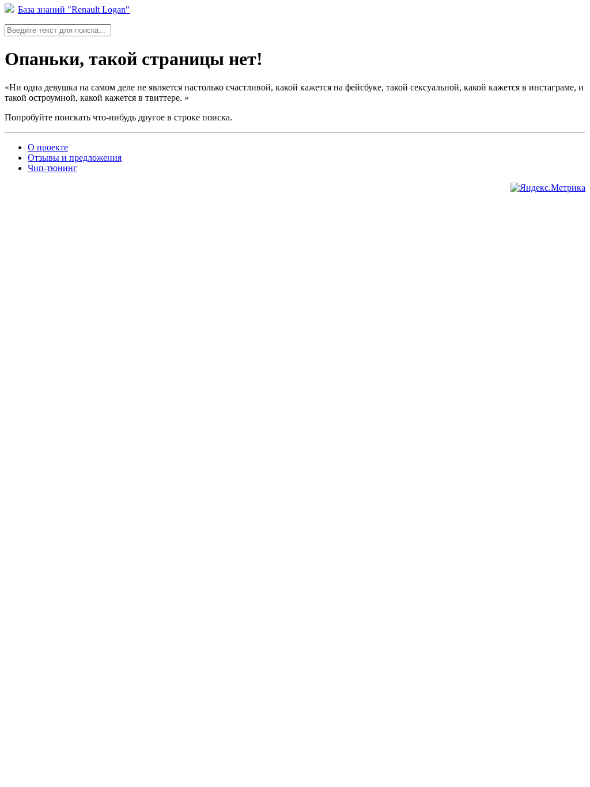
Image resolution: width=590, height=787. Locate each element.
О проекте (48, 147)
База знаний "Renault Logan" (74, 9)
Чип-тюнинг (52, 168)
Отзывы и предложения (75, 157)
